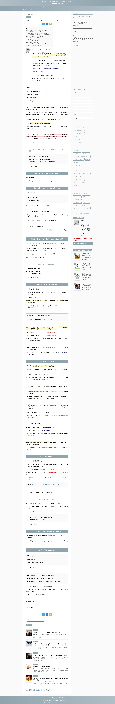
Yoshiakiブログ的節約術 (79, 130)
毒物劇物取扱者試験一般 (79, 188)
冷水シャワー (86, 153)
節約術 (38, 6)
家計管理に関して (85, 156)
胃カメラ (84, 193)
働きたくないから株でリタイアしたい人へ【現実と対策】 (39, 30)
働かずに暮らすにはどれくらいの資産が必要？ (38, 33)
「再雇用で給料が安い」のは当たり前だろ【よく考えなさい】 (82, 28)
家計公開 (76, 156)
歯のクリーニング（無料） (80, 182)
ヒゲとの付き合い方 (78, 147)
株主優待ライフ (70, 6)
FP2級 (86, 124)
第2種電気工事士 (83, 190)
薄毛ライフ (87, 202)
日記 (49, 6)
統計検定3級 (77, 193)
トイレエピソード (78, 145)
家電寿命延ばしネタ (78, 159)
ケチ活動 (59, 6)
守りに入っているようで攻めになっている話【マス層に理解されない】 (82, 17)
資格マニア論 (86, 208)
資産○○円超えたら (85, 210)
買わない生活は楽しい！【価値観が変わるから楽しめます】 (46, 484)
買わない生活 (77, 208)
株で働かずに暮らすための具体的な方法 (35, 36)
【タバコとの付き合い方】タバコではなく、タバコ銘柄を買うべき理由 (50, 655)
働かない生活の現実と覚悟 (33, 42)
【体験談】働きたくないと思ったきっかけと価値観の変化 (40, 34)
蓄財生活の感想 (78, 202)
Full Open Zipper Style (79, 127)
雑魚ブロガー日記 (78, 213)
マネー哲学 (27, 6)
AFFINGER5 (70, 702)
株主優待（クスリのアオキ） (80, 167)
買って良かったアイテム (79, 205)
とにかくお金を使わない (33, 40)
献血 (75, 190)
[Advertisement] (83, 68)
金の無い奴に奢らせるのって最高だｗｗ (42, 666)
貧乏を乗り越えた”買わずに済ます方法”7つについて (41, 689)
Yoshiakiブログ (57, 4)
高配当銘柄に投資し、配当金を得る (35, 37)
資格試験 (76, 210)
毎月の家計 (81, 6)
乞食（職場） (77, 153)
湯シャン (89, 188)
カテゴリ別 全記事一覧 (27, 9)
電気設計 (87, 213)
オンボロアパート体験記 (79, 136)
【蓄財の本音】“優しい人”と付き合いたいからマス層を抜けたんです (49, 644)
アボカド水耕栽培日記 (79, 133)
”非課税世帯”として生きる (34, 39)
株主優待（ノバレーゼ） (79, 170)
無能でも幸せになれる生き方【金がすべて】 (39, 690)
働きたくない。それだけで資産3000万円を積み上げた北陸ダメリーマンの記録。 (57, 700)
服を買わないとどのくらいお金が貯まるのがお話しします (47, 632)
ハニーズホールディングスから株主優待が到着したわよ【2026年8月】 (82, 23)
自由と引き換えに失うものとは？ (35, 45)
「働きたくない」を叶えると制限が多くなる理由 (38, 43)
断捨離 (87, 159)
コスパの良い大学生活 (79, 139)
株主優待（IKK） (78, 165)
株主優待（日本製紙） (79, 179)
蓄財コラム (86, 196)
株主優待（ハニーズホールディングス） (82, 173)
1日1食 (76, 124)
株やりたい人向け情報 (39, 621)
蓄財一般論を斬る (78, 199)
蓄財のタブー (77, 196)
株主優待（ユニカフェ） (79, 176)
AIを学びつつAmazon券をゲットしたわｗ (81, 39)
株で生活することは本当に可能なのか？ (36, 31)
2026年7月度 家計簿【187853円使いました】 (82, 34)
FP (81, 124)
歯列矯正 (76, 185)
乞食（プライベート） (79, 150)
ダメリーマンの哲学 (31, 621)
